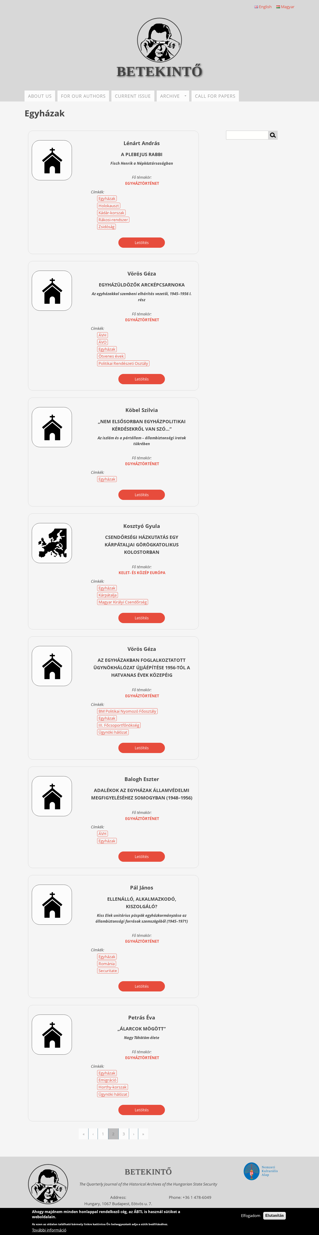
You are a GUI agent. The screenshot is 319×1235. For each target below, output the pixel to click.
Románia (107, 963)
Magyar (287, 6)
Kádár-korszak (111, 212)
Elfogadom (250, 1215)
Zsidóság (106, 226)
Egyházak (107, 198)
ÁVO (102, 342)
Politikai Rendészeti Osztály (123, 363)
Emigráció (107, 1080)
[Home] (159, 61)
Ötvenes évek (111, 356)
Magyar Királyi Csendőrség (123, 602)
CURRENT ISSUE (133, 96)
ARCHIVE (170, 96)
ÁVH (102, 335)
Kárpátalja (108, 595)
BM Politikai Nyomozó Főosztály (127, 711)
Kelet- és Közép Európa (142, 572)
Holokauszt (109, 205)
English (265, 6)
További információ (49, 1229)
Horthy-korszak (113, 1087)
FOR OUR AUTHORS (83, 96)
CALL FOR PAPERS (215, 96)
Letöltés (142, 242)
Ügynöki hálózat (113, 732)
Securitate (108, 970)
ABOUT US (40, 96)
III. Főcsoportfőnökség (119, 725)
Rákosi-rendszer (113, 219)
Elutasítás (274, 1215)
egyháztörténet (142, 183)
